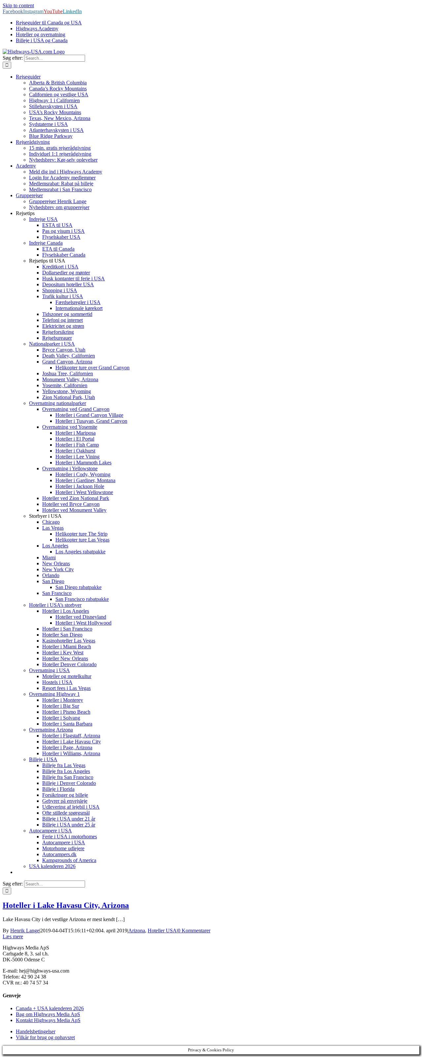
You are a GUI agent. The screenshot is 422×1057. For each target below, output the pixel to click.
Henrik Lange (24, 930)
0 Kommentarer (194, 930)
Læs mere (13, 936)
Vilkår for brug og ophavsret (45, 1037)
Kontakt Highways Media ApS (48, 1020)
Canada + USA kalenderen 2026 (50, 1008)
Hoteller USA (162, 930)
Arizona (136, 930)
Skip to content (18, 5)
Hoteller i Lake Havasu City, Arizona (66, 905)
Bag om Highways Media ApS (48, 1014)
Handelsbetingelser (35, 1031)
